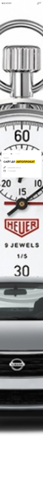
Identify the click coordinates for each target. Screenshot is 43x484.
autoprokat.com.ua (14, 168)
